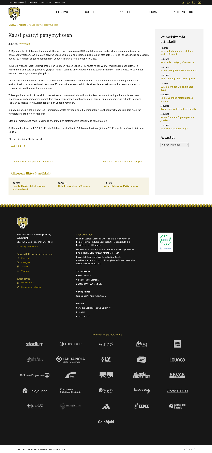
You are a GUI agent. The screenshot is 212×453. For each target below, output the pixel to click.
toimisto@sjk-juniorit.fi (27, 246)
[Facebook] (183, 3)
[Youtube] (199, 3)
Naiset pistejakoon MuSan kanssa (121, 186)
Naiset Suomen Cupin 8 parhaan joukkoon (178, 119)
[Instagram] (188, 3)
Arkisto (22, 24)
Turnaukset (32, 2)
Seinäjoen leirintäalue (31, 287)
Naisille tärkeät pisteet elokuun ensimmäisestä (177, 53)
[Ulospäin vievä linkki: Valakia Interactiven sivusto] (189, 449)
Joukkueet (122, 12)
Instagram (26, 262)
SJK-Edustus (46, 2)
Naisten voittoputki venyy (174, 128)
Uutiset (91, 12)
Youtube (25, 271)
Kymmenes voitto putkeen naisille (179, 109)
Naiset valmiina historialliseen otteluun (177, 99)
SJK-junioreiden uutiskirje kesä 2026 (177, 88)
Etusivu (62, 12)
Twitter (24, 267)
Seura (152, 12)
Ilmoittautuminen (17, 2)
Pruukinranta (27, 283)
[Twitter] (194, 3)
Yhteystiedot (184, 12)
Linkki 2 (21, 146)
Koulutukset (60, 2)
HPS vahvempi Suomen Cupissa (178, 78)
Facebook (26, 258)
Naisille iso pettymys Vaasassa (74, 186)
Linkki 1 (13, 146)
